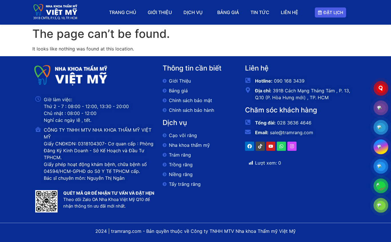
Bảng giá (228, 12)
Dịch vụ (193, 12)
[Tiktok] (260, 146)
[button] (194, 12)
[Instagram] (292, 146)
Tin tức (259, 12)
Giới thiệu (160, 12)
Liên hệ (289, 12)
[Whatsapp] (281, 146)
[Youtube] (270, 146)
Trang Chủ (122, 12)
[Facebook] (249, 146)
